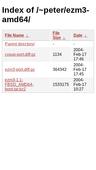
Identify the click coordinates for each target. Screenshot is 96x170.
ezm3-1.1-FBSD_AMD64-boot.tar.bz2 (19, 84)
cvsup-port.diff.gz (20, 54)
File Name (14, 35)
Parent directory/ (20, 44)
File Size (57, 35)
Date (77, 35)
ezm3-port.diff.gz (20, 69)
